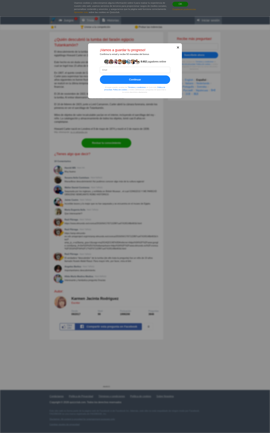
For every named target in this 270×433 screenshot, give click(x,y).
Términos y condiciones (137, 87)
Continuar (135, 79)
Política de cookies (120, 90)
